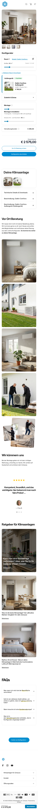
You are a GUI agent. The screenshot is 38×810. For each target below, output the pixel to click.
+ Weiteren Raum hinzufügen (11, 73)
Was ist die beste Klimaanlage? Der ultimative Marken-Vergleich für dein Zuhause (18, 614)
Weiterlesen (6, 567)
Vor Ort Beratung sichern (19, 148)
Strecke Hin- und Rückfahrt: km (14, 117)
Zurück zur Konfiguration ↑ (19, 740)
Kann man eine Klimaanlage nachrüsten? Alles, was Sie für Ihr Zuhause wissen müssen (18, 561)
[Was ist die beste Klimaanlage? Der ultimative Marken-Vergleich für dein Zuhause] (19, 593)
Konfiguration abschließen (19, 154)
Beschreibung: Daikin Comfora (19, 198)
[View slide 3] (21, 512)
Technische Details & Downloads (19, 192)
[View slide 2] (19, 512)
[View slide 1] (17, 512)
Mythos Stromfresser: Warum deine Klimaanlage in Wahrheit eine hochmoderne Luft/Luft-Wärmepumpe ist (17, 662)
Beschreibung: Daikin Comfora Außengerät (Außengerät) (19, 205)
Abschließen (31, 806)
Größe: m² (8, 63)
